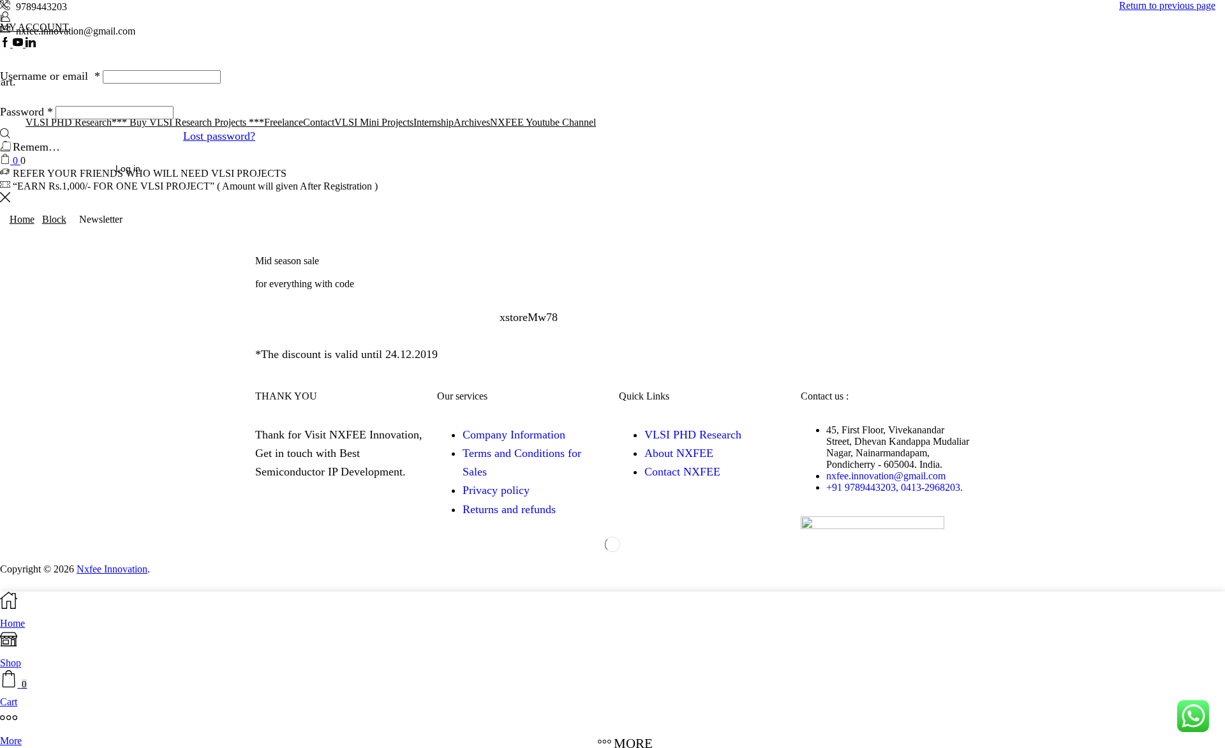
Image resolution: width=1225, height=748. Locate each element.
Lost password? (219, 136)
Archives (472, 122)
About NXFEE (678, 453)
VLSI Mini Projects (373, 122)
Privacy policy (496, 490)
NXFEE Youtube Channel (543, 122)
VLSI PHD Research (692, 434)
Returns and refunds (509, 509)
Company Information (514, 434)
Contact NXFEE (682, 471)
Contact (318, 122)
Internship (433, 122)
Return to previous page (1167, 5)
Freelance (283, 122)
